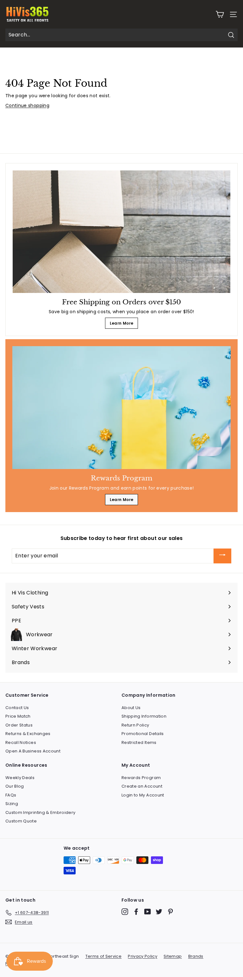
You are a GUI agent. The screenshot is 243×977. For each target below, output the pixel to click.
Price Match (18, 716)
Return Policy (135, 725)
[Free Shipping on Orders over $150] (121, 231)
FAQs (10, 795)
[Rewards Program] (121, 407)
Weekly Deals (19, 778)
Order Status (19, 725)
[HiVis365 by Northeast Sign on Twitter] (159, 911)
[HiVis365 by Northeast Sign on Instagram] (125, 911)
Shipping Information (144, 716)
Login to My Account (143, 795)
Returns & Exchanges (28, 734)
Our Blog (14, 786)
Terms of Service (103, 956)
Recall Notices (20, 742)
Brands (195, 956)
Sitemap (173, 956)
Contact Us (17, 708)
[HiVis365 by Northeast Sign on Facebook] (136, 911)
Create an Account (142, 786)
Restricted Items (139, 742)
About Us (131, 708)
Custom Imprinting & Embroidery (40, 812)
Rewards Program (141, 778)
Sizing (11, 804)
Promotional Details (143, 734)
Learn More (122, 323)
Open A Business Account (32, 751)
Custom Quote (21, 821)
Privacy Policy (142, 956)
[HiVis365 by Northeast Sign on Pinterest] (170, 911)
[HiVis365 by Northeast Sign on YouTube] (147, 911)
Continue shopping (27, 105)
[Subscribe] (222, 556)
